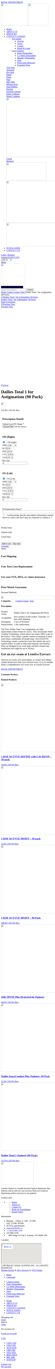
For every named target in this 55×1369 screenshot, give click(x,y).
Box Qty (6, 460)
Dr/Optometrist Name (12, 509)
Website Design (7, 1270)
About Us (16, 1205)
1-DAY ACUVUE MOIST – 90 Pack (21, 917)
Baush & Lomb (23, 48)
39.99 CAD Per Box (10, 765)
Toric (19, 60)
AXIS (4, 457)
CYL (4, 454)
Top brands (16, 39)
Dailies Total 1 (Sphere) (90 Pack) (19, 1155)
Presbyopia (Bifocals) (26, 63)
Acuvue (20, 41)
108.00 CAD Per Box (10, 923)
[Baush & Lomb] (26, 179)
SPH (4, 445)
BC (3, 448)
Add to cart (6, 544)
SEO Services (23, 1270)
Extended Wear (23, 65)
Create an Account (9, 1333)
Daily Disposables (24, 53)
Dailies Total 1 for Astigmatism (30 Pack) (18, 299)
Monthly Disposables (26, 58)
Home (4, 292)
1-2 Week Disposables (26, 55)
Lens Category (18, 51)
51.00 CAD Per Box (10, 1081)
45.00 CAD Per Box (10, 844)
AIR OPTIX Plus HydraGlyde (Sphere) (22, 997)
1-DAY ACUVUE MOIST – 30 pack (21, 838)
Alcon (19, 43)
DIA (4, 451)
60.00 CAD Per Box (10, 1002)
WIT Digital (37, 1270)
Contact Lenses (13, 292)
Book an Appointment (21, 1209)
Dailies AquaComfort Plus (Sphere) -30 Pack (25, 1076)
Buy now (16, 544)
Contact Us (16, 1207)
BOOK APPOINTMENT (12, 2)
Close (3, 1320)
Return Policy (17, 1212)
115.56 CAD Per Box (10, 1160)
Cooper (20, 46)
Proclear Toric (7, 307)
